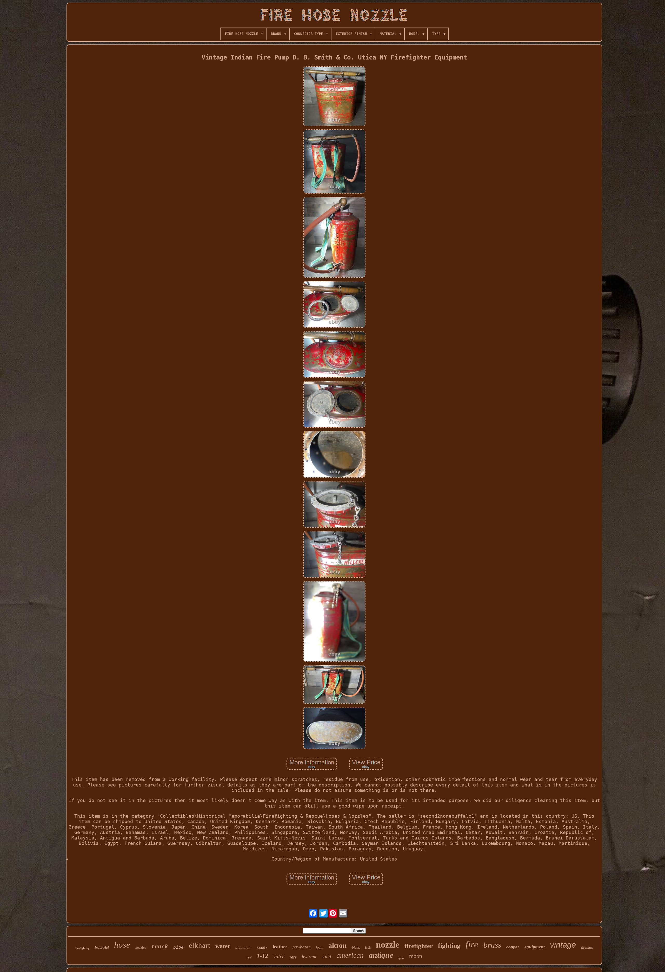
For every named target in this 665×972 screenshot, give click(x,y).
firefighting (82, 948)
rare (293, 957)
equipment (534, 946)
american (350, 955)
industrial (102, 947)
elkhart (199, 945)
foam (319, 947)
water (222, 946)
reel (249, 957)
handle (262, 948)
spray (401, 958)
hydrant (309, 956)
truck (159, 946)
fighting (449, 945)
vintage (563, 944)
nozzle (387, 944)
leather (280, 946)
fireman (587, 947)
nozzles (140, 947)
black (356, 947)
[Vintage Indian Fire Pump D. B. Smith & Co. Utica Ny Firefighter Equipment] (334, 96)
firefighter (418, 945)
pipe (178, 947)
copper (512, 946)
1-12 (262, 956)
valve (278, 956)
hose (122, 944)
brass (492, 944)
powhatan (301, 946)
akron (337, 945)
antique (381, 955)
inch (368, 947)
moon (415, 956)
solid (326, 956)
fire (472, 944)
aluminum (243, 947)
